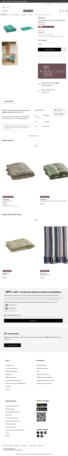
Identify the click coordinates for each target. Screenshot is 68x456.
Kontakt (7, 436)
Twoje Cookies (32, 445)
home (4, 14)
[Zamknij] (64, 1)
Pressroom (8, 386)
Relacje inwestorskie (10, 377)
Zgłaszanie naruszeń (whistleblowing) (15, 383)
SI (15, 450)
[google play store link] (42, 405)
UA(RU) (20, 450)
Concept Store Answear (11, 418)
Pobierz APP (59, 71)
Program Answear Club (43, 374)
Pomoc (7, 433)
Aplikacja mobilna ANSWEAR (44, 377)
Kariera (7, 389)
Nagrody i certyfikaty (11, 371)
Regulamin (17, 445)
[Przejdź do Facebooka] (38, 432)
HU (11, 450)
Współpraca (8, 374)
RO (14, 450)
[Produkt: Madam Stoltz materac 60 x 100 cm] (20, 171)
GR (8, 450)
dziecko (4, 11)
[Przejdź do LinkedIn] (41, 436)
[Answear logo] (28, 11)
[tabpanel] (34, 120)
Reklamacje (8, 415)
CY (5, 450)
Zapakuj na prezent (10, 427)
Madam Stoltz (41, 17)
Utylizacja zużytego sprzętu (44, 383)
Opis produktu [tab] (9, 101)
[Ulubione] (63, 11)
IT (12, 450)
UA (18, 450)
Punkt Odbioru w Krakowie (12, 421)
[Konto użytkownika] (60, 11)
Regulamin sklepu (41, 365)
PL (13, 450)
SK (16, 450)
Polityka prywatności (8, 445)
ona (3, 7)
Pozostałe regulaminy (42, 368)
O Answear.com (9, 365)
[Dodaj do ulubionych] (64, 49)
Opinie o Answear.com (11, 368)
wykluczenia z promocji (54, 299)
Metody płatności (10, 409)
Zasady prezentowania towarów (45, 380)
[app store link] (42, 408)
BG (4, 450)
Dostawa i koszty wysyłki (12, 406)
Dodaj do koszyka (49, 49)
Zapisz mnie (33, 320)
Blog (38, 371)
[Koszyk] (67, 11)
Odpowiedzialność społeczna (13, 380)
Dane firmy (24, 445)
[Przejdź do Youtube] (45, 432)
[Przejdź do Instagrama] (41, 432)
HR (9, 450)
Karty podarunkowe (10, 424)
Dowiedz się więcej (12, 345)
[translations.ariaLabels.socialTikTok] (38, 436)
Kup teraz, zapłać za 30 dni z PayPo (15, 430)
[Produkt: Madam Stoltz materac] (20, 245)
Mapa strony (41, 445)
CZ (6, 450)
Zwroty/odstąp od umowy (12, 412)
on (8, 7)
